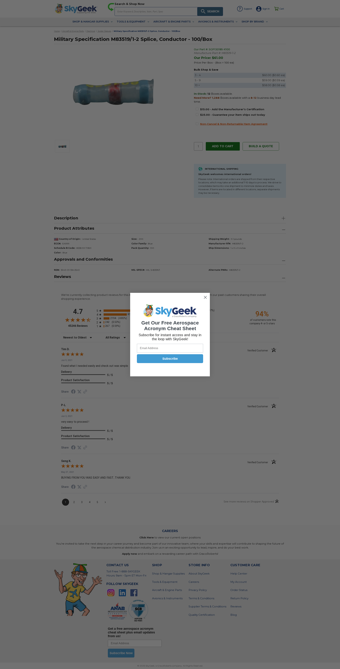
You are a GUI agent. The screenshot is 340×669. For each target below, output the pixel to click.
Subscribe (170, 358)
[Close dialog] (205, 297)
